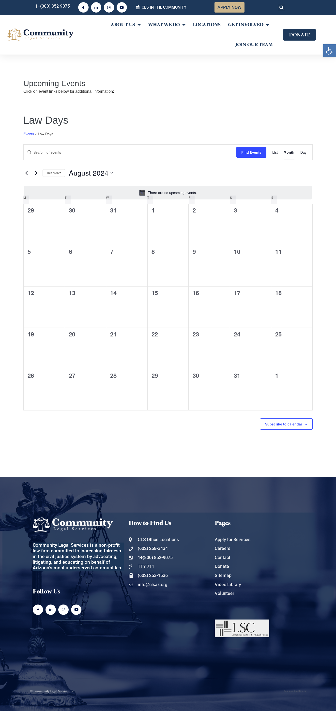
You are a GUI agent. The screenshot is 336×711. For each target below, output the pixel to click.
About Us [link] (123, 25)
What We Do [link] (164, 25)
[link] (329, 50)
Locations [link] (207, 25)
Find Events (251, 152)
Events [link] (28, 134)
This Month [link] (53, 173)
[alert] (168, 192)
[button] (281, 7)
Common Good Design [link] (295, 691)
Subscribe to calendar (283, 424)
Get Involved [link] (245, 25)
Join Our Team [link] (254, 44)
